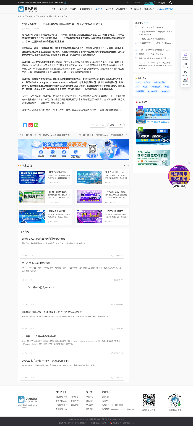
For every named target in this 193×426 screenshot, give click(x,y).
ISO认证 (89, 409)
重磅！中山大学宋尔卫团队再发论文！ (154, 58)
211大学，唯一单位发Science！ (38, 287)
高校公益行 (149, 9)
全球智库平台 (61, 405)
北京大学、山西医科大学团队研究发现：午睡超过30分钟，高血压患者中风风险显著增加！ (155, 65)
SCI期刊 (73, 9)
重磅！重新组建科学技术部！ (37, 263)
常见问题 (105, 397)
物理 (45, 35)
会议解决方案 (61, 397)
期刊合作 (75, 401)
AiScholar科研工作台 (165, 9)
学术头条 (99, 9)
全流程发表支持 (86, 9)
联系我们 (89, 401)
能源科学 (68, 79)
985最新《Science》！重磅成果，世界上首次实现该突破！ (53, 312)
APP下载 (74, 397)
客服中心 (105, 401)
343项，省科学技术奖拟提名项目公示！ (155, 50)
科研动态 (52, 16)
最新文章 (75, 405)
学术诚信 (89, 405)
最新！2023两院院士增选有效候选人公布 (43, 238)
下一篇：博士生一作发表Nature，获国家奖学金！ (102, 135)
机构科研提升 (121, 9)
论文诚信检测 (135, 9)
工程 (34, 41)
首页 (128, 3)
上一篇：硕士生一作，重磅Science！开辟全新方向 (45, 135)
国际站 (137, 3)
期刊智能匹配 (61, 409)
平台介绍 (89, 397)
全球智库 (109, 9)
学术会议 (63, 9)
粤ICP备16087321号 (98, 423)
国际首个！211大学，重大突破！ (152, 54)
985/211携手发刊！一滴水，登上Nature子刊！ (46, 360)
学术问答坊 (40, 16)
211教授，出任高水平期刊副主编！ (40, 336)
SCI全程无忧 (61, 401)
